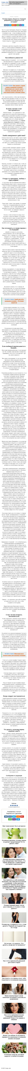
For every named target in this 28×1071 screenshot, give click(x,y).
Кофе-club (5, 2)
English (3, 13)
